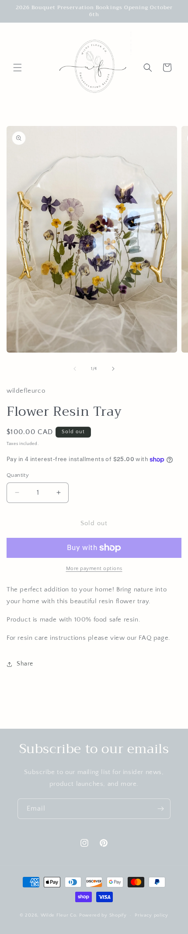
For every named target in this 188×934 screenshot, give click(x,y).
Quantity (18, 475)
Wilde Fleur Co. (59, 915)
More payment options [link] (94, 568)
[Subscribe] (160, 808)
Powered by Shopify (103, 915)
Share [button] (25, 663)
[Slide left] (74, 368)
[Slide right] (113, 368)
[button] (17, 67)
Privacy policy (151, 915)
